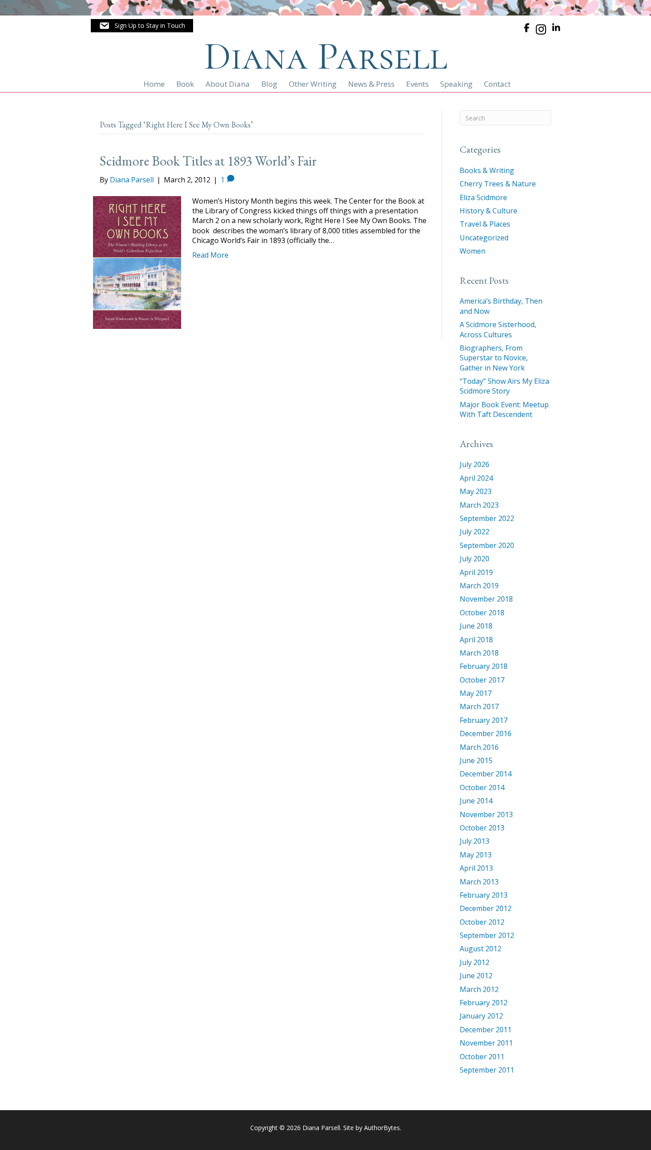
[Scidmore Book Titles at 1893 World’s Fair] (137, 261)
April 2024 (476, 478)
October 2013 (482, 828)
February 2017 (484, 720)
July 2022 (474, 531)
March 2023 (479, 505)
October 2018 (482, 612)
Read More (210, 255)
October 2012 (482, 922)
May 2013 (476, 855)
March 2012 (479, 989)
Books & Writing (487, 170)
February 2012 (484, 1002)
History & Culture (488, 211)
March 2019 (479, 585)
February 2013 (484, 895)
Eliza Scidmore (483, 197)
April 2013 (476, 868)
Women (472, 251)
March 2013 (479, 882)
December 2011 (486, 1029)
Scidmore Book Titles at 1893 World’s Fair (208, 161)
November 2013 (486, 814)
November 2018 (486, 599)
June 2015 (476, 760)
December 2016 (486, 733)
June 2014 (476, 801)
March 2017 (479, 706)
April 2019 (476, 572)
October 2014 (482, 787)
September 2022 (487, 518)
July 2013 (474, 841)
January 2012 (481, 1016)
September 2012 (487, 935)
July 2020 (474, 558)
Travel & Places (485, 224)
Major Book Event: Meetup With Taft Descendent (504, 409)
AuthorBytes (382, 1127)
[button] (142, 25)
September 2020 (487, 545)
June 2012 (476, 975)
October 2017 (482, 680)
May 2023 (476, 491)
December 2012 (486, 908)
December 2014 (486, 774)
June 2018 (476, 626)
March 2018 (479, 653)
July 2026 (474, 464)
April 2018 (476, 639)
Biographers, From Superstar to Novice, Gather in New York (494, 358)
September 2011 (487, 1070)
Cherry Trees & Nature (498, 184)
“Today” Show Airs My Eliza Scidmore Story (504, 386)
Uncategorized (484, 238)
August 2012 (480, 948)
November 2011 (486, 1043)
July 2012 (474, 962)
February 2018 (484, 666)
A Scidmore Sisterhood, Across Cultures (498, 329)
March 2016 (479, 747)
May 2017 (476, 693)
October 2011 (482, 1056)
